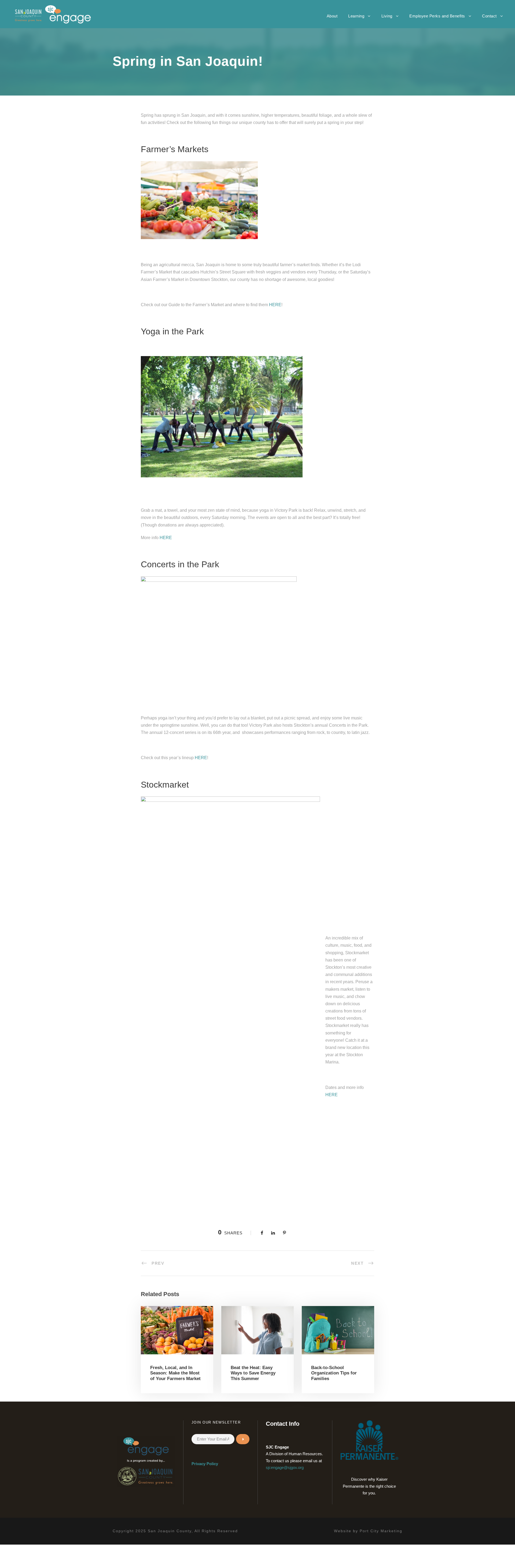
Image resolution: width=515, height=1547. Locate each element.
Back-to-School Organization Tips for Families (334, 1373)
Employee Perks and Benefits (437, 16)
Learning (356, 16)
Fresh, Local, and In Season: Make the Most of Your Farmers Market (175, 1373)
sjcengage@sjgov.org (285, 1467)
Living (386, 16)
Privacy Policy (205, 1463)
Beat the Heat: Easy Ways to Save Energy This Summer (253, 1373)
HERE (275, 304)
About (332, 16)
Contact (489, 16)
